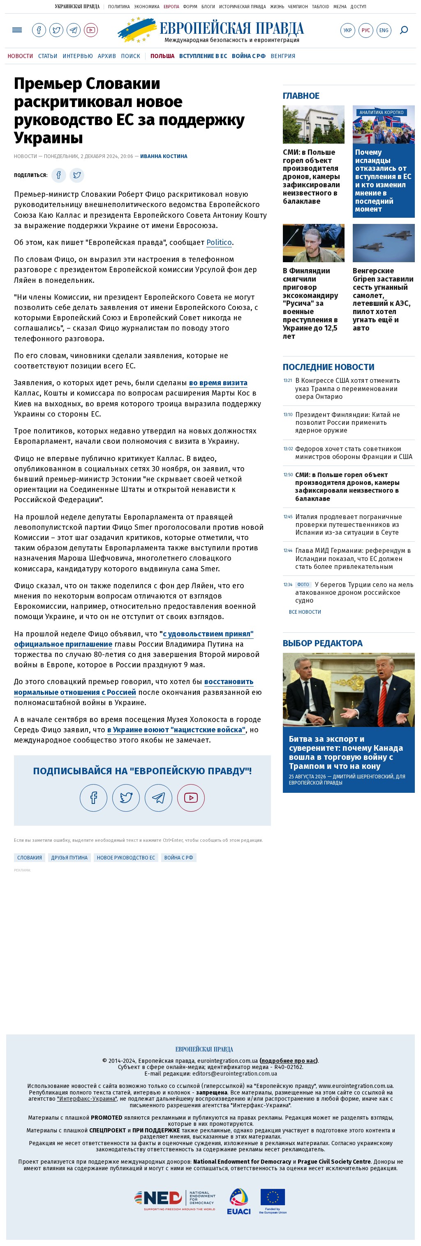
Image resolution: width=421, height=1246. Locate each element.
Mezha (340, 7)
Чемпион (298, 7)
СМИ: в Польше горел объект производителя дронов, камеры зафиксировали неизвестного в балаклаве (311, 177)
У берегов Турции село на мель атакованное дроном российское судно (354, 592)
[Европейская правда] (210, 30)
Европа (171, 7)
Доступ (358, 7)
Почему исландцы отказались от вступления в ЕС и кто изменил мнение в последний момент (383, 181)
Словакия (29, 858)
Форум (190, 7)
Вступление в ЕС (203, 56)
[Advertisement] (142, 929)
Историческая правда (242, 7)
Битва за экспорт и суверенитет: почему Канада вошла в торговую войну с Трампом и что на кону (346, 752)
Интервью (77, 56)
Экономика (147, 7)
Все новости (305, 612)
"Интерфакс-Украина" (87, 1098)
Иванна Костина (163, 156)
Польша (162, 56)
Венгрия (283, 56)
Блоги (208, 7)
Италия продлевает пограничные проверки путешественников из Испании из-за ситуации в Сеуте (348, 524)
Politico (219, 242)
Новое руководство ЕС (126, 858)
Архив (107, 56)
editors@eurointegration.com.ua (234, 1073)
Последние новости (329, 367)
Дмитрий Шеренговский (363, 777)
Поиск (130, 56)
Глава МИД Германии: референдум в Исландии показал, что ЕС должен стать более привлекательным (353, 558)
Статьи (48, 56)
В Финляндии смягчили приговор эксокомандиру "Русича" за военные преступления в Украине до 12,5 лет (310, 303)
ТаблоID (320, 7)
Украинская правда (77, 6)
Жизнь (277, 7)
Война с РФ (249, 56)
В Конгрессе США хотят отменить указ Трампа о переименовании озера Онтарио (347, 388)
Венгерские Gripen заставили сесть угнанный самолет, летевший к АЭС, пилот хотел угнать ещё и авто (383, 299)
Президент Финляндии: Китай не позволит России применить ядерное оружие (347, 422)
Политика (119, 7)
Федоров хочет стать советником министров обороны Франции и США (353, 453)
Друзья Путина (69, 858)
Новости (20, 56)
